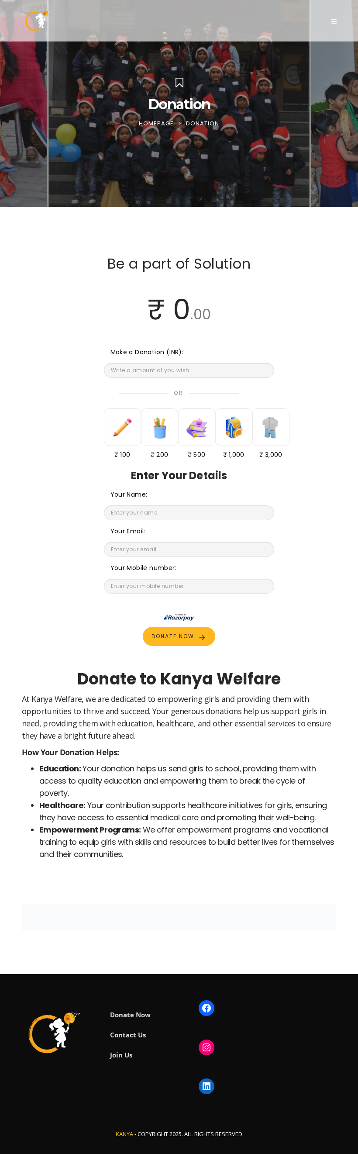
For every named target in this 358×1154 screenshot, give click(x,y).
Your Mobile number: (143, 567)
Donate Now (130, 1014)
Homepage (156, 123)
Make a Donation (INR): (147, 352)
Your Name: (129, 494)
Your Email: (127, 531)
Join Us (121, 1054)
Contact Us (128, 1034)
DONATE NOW (172, 636)
